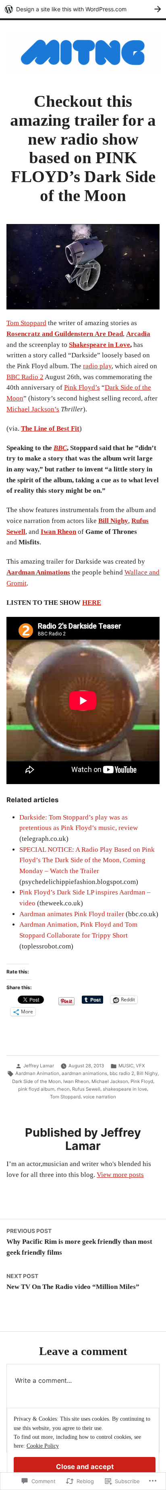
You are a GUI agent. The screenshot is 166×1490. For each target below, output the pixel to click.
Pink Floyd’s (82, 387)
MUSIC (125, 1066)
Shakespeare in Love (99, 345)
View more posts (120, 1175)
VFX (140, 1066)
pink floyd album (36, 1089)
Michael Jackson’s (32, 409)
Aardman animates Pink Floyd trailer (71, 914)
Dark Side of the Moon (36, 1081)
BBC (60, 448)
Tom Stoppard (26, 323)
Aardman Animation (37, 1073)
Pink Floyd (142, 1081)
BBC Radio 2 (25, 377)
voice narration (99, 1097)
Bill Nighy (113, 521)
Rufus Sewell (86, 1089)
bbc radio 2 (122, 1073)
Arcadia (138, 334)
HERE (91, 602)
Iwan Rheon (58, 531)
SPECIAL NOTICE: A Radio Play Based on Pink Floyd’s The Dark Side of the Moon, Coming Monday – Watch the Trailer (87, 860)
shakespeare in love (125, 1089)
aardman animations (84, 1073)
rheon (63, 1089)
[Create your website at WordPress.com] (83, 9)
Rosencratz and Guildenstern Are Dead (64, 334)
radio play (97, 366)
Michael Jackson (109, 1081)
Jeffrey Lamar (38, 1066)
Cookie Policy (43, 1446)
